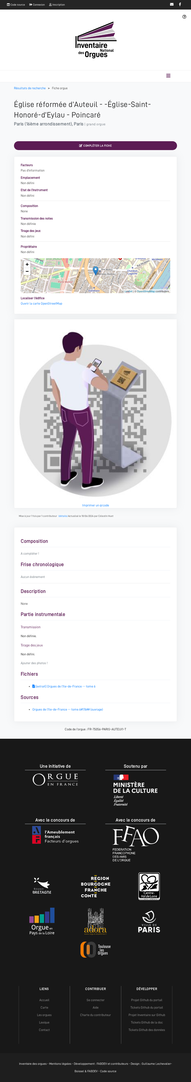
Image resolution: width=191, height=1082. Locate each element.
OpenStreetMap (146, 291)
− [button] (27, 271)
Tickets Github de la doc (147, 1022)
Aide (96, 1007)
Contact (44, 1029)
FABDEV (102, 1063)
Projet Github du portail (146, 1000)
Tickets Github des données (147, 1029)
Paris (19, 124)
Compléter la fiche (97, 145)
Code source (17, 4)
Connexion (38, 4)
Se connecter (96, 1000)
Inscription (58, 4)
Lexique (44, 1022)
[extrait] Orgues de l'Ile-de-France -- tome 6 (65, 686)
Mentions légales (60, 1063)
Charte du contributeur (95, 1015)
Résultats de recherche (30, 88)
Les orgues (44, 1015)
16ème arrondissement (48, 124)
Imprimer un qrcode (95, 505)
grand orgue (96, 124)
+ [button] (27, 264)
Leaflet (128, 291)
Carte (44, 1007)
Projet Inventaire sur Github (147, 1015)
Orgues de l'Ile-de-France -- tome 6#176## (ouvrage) (67, 709)
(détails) (63, 516)
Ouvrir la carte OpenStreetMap (41, 303)
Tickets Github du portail (146, 1007)
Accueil (44, 1000)
